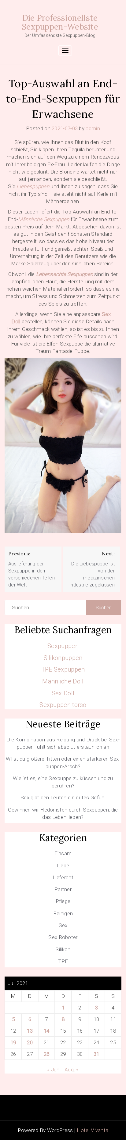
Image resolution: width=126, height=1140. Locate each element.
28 (47, 1054)
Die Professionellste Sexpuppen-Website (60, 22)
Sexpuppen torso (63, 704)
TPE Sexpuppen (63, 669)
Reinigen (63, 913)
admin (93, 128)
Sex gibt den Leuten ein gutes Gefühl (63, 797)
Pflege (63, 901)
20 (30, 1042)
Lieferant (63, 877)
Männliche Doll (62, 681)
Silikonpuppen (63, 657)
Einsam (63, 853)
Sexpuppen (63, 646)
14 (47, 1031)
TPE (63, 961)
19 (13, 1042)
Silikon (62, 949)
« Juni (54, 1070)
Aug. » (72, 1070)
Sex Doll (63, 693)
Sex (63, 925)
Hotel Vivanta (93, 1130)
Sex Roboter (62, 937)
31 (96, 1054)
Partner (63, 889)
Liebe (63, 865)
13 (30, 1031)
